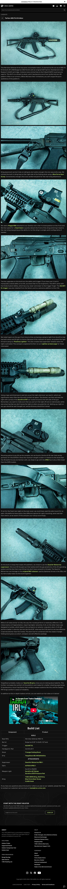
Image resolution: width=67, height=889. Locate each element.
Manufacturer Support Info (42, 846)
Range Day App (6, 857)
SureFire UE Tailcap (32, 771)
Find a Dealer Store (40, 857)
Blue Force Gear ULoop (33, 779)
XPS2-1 (47, 460)
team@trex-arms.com (38, 788)
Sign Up (50, 812)
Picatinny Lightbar (20, 341)
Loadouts (4, 14)
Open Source (5, 859)
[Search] (64, 10)
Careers (36, 855)
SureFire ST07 (23, 399)
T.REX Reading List (7, 861)
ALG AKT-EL (29, 745)
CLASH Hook (29, 781)
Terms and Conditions (48, 884)
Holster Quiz (5, 850)
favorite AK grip (29, 683)
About (4, 830)
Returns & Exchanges (40, 837)
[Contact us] (64, 886)
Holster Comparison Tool (9, 848)
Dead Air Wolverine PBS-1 (34, 762)
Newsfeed (37, 864)
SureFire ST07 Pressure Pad (35, 773)
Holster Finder (6, 843)
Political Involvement (40, 862)
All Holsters (24, 1)
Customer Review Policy (41, 839)
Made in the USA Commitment (43, 867)
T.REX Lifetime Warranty (41, 844)
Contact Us (37, 832)
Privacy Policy (36, 884)
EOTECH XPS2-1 (30, 765)
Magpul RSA (12, 225)
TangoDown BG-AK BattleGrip (35, 755)
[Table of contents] (2, 18)
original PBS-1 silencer (30, 571)
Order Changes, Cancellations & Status (45, 835)
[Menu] (64, 5)
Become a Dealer (39, 860)
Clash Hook (19, 228)
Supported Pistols (7, 845)
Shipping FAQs (38, 841)
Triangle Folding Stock (33, 752)
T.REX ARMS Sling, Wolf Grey (35, 777)
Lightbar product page (49, 344)
